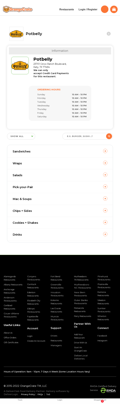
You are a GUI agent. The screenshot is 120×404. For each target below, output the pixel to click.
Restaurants (56, 340)
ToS (48, 394)
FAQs (40, 394)
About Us (8, 333)
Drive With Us (80, 342)
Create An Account (36, 341)
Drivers (54, 336)
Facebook (102, 336)
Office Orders (10, 337)
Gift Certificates (11, 342)
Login (29, 336)
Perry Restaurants (82, 316)
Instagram (102, 340)
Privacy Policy (28, 394)
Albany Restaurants (13, 284)
